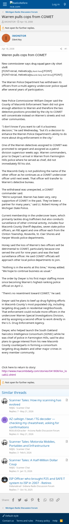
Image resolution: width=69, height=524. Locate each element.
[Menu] (5, 4)
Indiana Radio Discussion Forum (38, 486)
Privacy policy (43, 520)
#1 (66, 48)
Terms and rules (24, 520)
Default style (11, 515)
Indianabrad (15, 486)
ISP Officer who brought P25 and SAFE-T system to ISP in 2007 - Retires (37, 481)
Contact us (8, 520)
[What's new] (64, 4)
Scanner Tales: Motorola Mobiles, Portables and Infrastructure (32, 444)
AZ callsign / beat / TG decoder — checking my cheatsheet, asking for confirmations (34, 423)
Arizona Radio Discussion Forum (43, 430)
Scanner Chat (23, 407)
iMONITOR (10, 21)
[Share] (61, 49)
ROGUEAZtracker (17, 430)
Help (55, 520)
